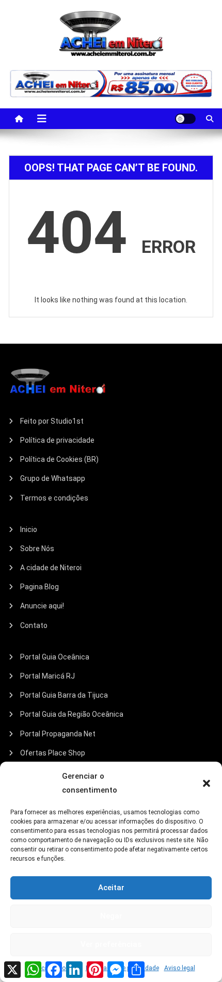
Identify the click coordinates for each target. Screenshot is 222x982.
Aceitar (111, 887)
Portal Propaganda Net (58, 734)
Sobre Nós (37, 548)
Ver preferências (111, 944)
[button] (206, 783)
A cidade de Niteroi (51, 568)
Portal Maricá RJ (47, 676)
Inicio (28, 529)
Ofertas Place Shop (52, 753)
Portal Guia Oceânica (54, 657)
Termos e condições (54, 498)
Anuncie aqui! (42, 606)
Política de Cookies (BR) (59, 459)
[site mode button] (185, 119)
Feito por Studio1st (52, 421)
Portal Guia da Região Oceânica (71, 714)
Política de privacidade (57, 440)
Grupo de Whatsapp (52, 478)
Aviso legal (179, 968)
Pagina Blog (39, 587)
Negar (111, 916)
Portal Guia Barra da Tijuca (64, 695)
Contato (33, 625)
